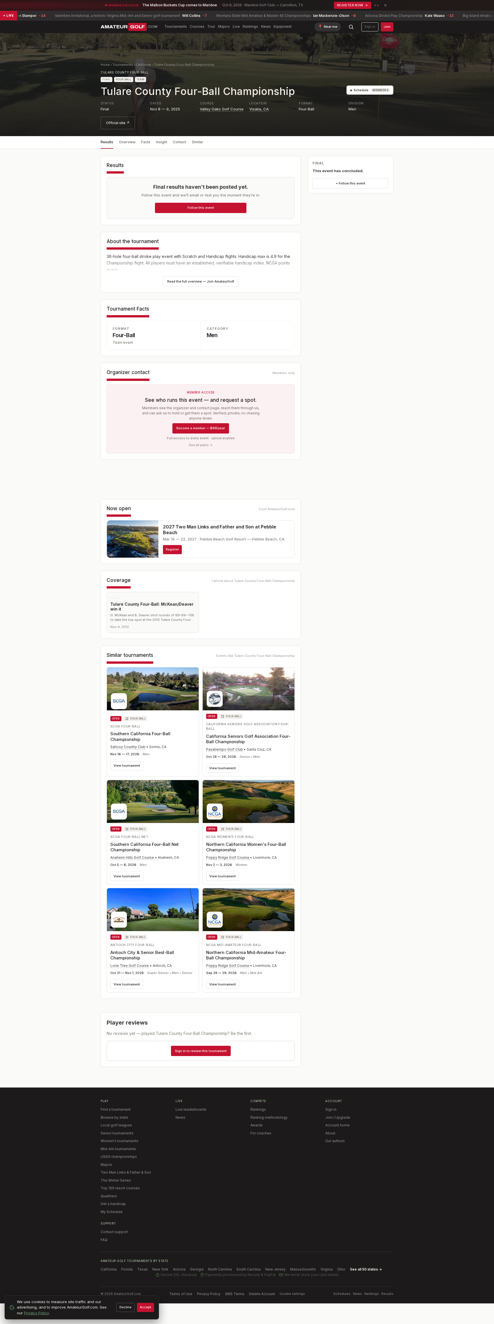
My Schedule (112, 1212)
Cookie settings (292, 1294)
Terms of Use (180, 1294)
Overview (127, 142)
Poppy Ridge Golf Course (227, 857)
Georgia (197, 1269)
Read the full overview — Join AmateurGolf (200, 281)
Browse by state (114, 1117)
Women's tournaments (119, 1141)
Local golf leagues (116, 1125)
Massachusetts (303, 1269)
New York (160, 1269)
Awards (256, 1125)
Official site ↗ (118, 123)
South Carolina (248, 1269)
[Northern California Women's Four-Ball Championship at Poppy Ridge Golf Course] (248, 801)
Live (236, 26)
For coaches (260, 1133)
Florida (127, 1269)
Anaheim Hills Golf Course (132, 857)
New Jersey (275, 1269)
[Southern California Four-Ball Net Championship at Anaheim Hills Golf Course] (153, 801)
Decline (125, 1307)
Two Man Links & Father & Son (126, 1172)
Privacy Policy (208, 1294)
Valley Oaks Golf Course (222, 109)
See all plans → (201, 445)
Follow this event (201, 208)
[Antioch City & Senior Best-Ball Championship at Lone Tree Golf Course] (153, 909)
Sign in (369, 27)
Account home (337, 1125)
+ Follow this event (350, 183)
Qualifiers (109, 1196)
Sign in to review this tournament (201, 1051)
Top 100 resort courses (120, 1188)
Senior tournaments (117, 1133)
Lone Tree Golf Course (129, 965)
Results (107, 142)
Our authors (335, 1141)
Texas (142, 1269)
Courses (197, 26)
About (330, 1133)
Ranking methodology (269, 1117)
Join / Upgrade (337, 1117)
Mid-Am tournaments (118, 1149)
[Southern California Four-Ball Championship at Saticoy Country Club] (153, 690)
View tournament (126, 766)
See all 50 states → (366, 1269)
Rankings (250, 26)
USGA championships (119, 1156)
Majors (224, 26)
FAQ (104, 1240)
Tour (211, 26)
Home (105, 65)
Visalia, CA (259, 109)
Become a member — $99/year (200, 428)
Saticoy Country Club (128, 747)
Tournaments (175, 26)
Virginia (326, 1269)
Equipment (283, 26)
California (143, 65)
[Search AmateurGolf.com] (351, 27)
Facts (145, 142)
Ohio (341, 1269)
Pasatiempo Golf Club (224, 749)
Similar (197, 142)
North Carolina (220, 1269)
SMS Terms (234, 1294)
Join (387, 27)
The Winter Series (116, 1180)
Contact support (114, 1232)
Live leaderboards (191, 1109)
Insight (161, 142)
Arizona (179, 1269)
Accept (145, 1307)
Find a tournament (116, 1109)
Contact (179, 142)
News (266, 26)
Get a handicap (113, 1204)
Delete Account (262, 1294)
